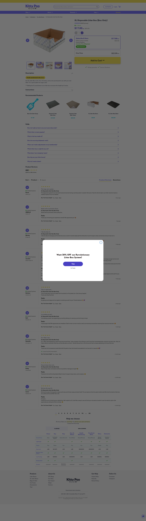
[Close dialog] (101, 242)
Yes (73, 264)
